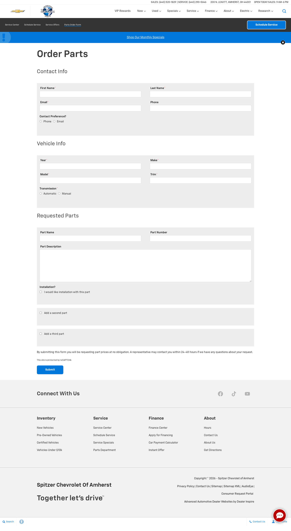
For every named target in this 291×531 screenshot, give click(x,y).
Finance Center (158, 428)
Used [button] (155, 12)
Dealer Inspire (245, 501)
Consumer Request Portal (237, 494)
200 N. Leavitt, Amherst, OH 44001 (231, 2)
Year (43, 160)
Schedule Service (32, 25)
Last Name (157, 88)
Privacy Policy (185, 486)
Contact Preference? (53, 116)
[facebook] (220, 393)
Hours (207, 428)
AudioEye (247, 486)
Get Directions (213, 450)
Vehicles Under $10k (49, 450)
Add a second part (55, 313)
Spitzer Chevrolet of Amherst (236, 478)
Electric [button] (244, 12)
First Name (48, 88)
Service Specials (103, 442)
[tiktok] (234, 393)
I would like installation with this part (67, 292)
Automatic (49, 194)
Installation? (47, 287)
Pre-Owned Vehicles (49, 435)
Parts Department (104, 450)
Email (44, 102)
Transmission (49, 188)
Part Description (50, 246)
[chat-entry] (279, 515)
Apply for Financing (161, 435)
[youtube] (247, 393)
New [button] (140, 12)
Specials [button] (172, 12)
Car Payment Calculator (163, 442)
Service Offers (52, 25)
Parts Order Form (72, 25)
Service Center (12, 25)
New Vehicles (45, 428)
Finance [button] (210, 12)
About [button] (227, 12)
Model (44, 174)
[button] (284, 11)
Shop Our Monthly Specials (145, 37)
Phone (154, 102)
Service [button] (191, 12)
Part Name (47, 232)
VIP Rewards (123, 11)
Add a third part (54, 334)
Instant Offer (156, 450)
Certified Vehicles (48, 442)
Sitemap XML (232, 486)
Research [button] (264, 12)
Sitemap (216, 486)
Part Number (158, 232)
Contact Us (211, 435)
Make (154, 160)
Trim (153, 174)
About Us (209, 442)
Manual (66, 194)
